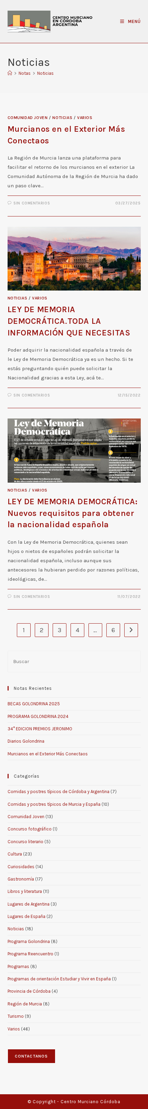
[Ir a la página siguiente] (131, 630)
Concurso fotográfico (30, 828)
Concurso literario (25, 841)
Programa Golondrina (29, 941)
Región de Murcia (25, 1003)
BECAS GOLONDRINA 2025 (34, 703)
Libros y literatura (25, 891)
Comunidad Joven (28, 117)
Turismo (16, 1016)
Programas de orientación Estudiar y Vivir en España (59, 978)
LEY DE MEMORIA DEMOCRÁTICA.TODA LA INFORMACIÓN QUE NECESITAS (69, 321)
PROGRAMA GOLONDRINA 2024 (38, 716)
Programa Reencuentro (30, 953)
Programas (18, 966)
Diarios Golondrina (26, 741)
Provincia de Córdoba (29, 991)
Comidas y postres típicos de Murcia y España (54, 804)
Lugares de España (26, 916)
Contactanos (31, 1056)
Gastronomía (21, 879)
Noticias (45, 73)
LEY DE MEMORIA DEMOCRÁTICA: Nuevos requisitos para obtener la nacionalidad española (73, 513)
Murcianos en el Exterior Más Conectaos (48, 753)
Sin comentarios (31, 203)
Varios (85, 117)
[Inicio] (10, 73)
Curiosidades (21, 866)
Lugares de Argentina (29, 904)
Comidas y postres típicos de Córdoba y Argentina (58, 791)
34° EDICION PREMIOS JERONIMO (40, 728)
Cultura (15, 854)
